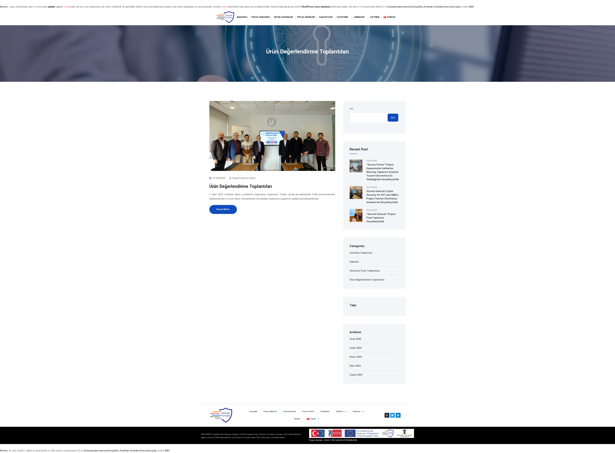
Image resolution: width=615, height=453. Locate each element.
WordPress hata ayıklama (316, 6)
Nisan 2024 (356, 357)
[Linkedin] (398, 415)
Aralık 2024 (356, 348)
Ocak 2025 (355, 339)
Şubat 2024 (356, 375)
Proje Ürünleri (306, 17)
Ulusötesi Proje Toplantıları (365, 271)
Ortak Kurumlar (283, 17)
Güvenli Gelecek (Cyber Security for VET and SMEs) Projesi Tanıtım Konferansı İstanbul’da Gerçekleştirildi (382, 196)
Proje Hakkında (260, 17)
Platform (342, 17)
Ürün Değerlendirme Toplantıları (240, 186)
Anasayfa (242, 17)
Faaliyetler (326, 17)
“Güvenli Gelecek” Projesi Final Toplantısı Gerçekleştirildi (381, 217)
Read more (223, 209)
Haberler (359, 17)
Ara (351, 108)
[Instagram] (387, 415)
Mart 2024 (355, 366)
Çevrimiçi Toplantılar (361, 253)
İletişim (374, 17)
